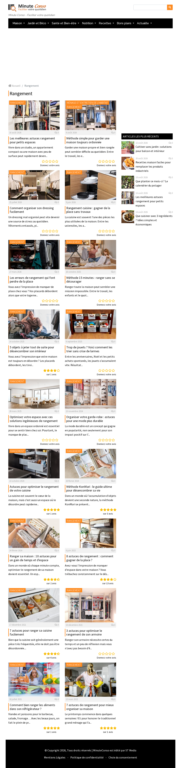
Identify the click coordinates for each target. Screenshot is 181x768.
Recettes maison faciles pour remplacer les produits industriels (153, 166)
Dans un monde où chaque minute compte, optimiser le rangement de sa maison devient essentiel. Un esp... (34, 570)
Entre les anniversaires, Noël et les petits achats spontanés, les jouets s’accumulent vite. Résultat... (90, 361)
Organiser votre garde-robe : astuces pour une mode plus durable (90, 419)
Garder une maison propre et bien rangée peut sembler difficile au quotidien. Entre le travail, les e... (89, 152)
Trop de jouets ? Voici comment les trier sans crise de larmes (89, 349)
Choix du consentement (123, 757)
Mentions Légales (54, 757)
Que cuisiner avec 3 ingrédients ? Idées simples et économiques (154, 220)
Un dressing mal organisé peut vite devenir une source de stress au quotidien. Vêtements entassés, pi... (34, 221)
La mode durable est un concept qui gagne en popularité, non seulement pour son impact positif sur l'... (90, 430)
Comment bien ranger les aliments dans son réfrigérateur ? (32, 707)
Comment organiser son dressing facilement (32, 210)
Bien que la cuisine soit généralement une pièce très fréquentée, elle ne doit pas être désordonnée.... (33, 644)
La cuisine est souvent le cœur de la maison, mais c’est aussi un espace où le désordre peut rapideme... (32, 500)
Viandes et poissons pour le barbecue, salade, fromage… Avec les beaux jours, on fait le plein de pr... (33, 718)
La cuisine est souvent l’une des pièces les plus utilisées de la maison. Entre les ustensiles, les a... (90, 221)
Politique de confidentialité (87, 757)
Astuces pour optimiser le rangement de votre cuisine (34, 489)
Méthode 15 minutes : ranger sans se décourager (90, 280)
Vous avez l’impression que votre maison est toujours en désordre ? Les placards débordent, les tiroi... (32, 361)
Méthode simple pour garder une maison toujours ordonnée (87, 140)
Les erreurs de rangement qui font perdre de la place (32, 280)
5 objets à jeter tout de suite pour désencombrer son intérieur (32, 349)
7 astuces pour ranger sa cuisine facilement (31, 632)
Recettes (105, 23)
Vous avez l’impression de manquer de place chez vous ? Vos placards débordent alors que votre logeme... (33, 291)
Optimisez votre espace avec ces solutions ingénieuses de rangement (34, 419)
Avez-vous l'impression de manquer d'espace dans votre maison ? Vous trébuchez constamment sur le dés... (87, 570)
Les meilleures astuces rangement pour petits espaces (32, 140)
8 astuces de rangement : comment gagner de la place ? (89, 558)
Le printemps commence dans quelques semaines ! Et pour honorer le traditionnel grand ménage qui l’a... (90, 718)
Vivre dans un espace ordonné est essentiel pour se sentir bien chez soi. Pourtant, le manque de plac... (34, 430)
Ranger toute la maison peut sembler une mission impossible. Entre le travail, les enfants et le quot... (90, 291)
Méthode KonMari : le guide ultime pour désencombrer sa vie (89, 489)
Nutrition (88, 23)
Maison (18, 23)
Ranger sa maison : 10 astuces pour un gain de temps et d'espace (33, 558)
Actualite (143, 23)
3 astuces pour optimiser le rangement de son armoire (84, 633)
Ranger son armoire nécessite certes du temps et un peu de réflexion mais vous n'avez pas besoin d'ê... (88, 644)
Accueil (16, 85)
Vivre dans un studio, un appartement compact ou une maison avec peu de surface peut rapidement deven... (30, 152)
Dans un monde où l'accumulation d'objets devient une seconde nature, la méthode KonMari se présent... (90, 500)
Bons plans (124, 23)
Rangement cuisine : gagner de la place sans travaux (88, 210)
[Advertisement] (90, 56)
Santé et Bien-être (64, 23)
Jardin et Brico (37, 23)
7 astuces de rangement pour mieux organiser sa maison (90, 707)
